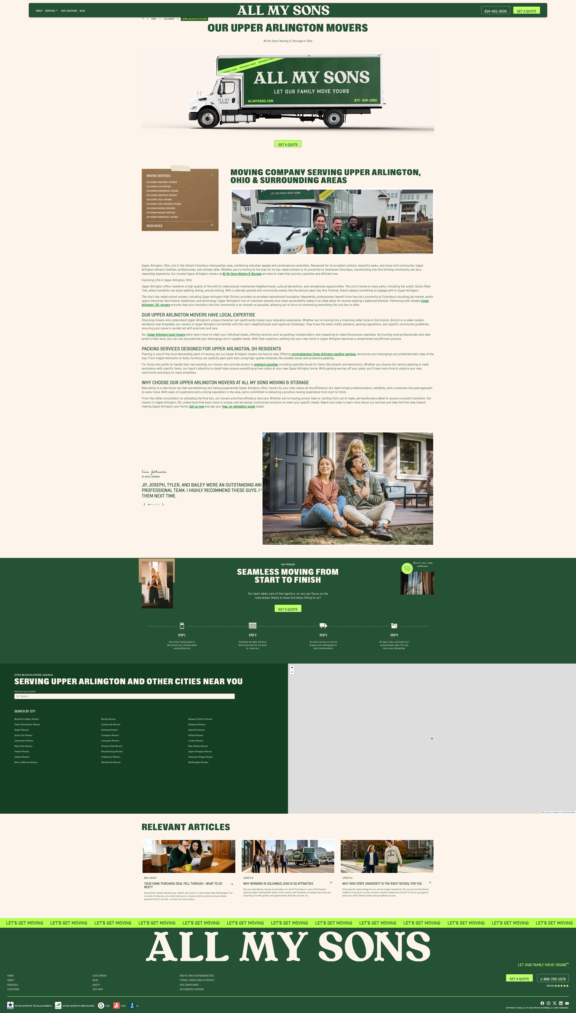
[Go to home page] (143, 19)
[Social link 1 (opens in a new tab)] (542, 1004)
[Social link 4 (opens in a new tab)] (561, 1004)
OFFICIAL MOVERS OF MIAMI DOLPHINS (78, 1005)
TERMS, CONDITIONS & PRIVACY (197, 979)
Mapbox (556, 812)
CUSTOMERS (99, 975)
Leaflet (547, 812)
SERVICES (12, 984)
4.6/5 (107, 1005)
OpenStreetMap (568, 812)
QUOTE (96, 984)
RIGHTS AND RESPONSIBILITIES (197, 975)
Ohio (153, 19)
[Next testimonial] (163, 504)
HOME (10, 975)
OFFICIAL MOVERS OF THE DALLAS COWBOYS (33, 1005)
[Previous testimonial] (144, 504)
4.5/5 (123, 1005)
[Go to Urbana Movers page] (432, 739)
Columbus (169, 19)
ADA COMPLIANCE (189, 984)
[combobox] (126, 696)
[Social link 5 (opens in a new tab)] (567, 1004)
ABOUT (11, 979)
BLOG (95, 979)
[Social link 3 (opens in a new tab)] (554, 1004)
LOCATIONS (13, 988)
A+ (137, 1005)
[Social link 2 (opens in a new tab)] (548, 1004)
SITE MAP (98, 988)
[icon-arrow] (232, 884)
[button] (180, 174)
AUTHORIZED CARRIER (192, 988)
